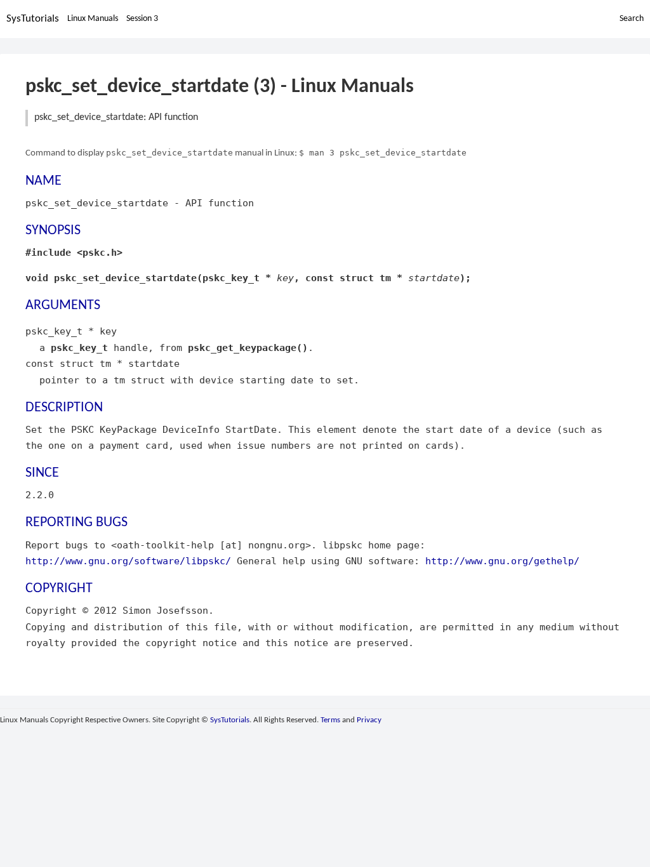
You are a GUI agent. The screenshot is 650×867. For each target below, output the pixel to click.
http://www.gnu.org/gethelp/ (502, 560)
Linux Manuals (92, 18)
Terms (330, 720)
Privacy (369, 720)
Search (632, 18)
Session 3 (142, 18)
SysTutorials (32, 18)
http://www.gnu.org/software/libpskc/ (128, 560)
